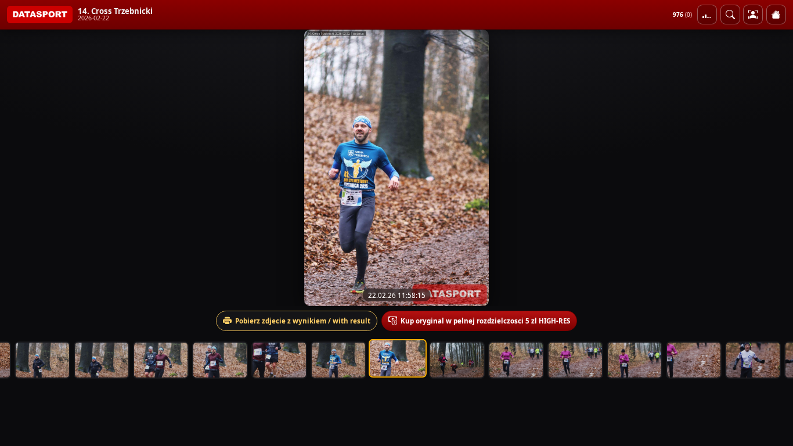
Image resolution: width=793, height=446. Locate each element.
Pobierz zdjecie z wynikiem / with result (302, 320)
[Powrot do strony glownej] (776, 14)
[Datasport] (40, 14)
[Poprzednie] (19, 167)
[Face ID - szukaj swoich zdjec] (730, 14)
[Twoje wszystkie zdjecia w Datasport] (753, 14)
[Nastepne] (773, 167)
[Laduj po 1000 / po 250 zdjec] (707, 14)
